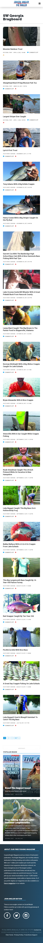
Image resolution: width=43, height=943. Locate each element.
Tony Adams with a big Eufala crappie (18, 184)
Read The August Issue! (18, 788)
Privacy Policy (18, 935)
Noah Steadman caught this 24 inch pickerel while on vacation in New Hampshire (18, 472)
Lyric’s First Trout (10, 150)
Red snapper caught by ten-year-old (18, 616)
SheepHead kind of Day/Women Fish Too (20, 83)
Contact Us (37, 930)
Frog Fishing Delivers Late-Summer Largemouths (20, 821)
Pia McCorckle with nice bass (15, 650)
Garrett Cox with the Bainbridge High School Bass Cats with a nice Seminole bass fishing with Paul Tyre (21, 256)
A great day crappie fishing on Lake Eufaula (21, 684)
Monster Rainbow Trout (12, 49)
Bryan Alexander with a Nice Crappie (18, 400)
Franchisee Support (30, 935)
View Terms (9, 935)
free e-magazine (9, 883)
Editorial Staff (9, 794)
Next (16, 738)
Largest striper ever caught (14, 116)
